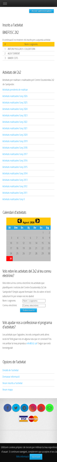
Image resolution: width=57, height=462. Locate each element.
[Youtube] (41, 408)
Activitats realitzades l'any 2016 (15, 160)
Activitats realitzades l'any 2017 (15, 154)
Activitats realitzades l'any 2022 (15, 122)
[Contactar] (50, 408)
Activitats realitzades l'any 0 (14, 199)
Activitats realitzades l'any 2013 (15, 180)
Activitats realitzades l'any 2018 (15, 147)
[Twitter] (16, 408)
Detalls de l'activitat (11, 370)
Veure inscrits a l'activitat (12, 383)
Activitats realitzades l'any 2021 (15, 128)
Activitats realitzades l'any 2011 (15, 192)
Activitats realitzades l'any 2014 (15, 173)
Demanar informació (11, 376)
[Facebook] (8, 408)
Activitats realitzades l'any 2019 (15, 141)
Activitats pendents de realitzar (15, 89)
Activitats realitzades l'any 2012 (15, 186)
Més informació (22, 456)
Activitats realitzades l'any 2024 (15, 109)
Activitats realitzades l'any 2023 (15, 115)
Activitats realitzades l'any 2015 (15, 167)
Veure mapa (8, 389)
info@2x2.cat (32, 343)
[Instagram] (33, 408)
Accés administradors (41, 11)
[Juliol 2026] (19, 220)
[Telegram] (24, 408)
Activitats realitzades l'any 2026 (15, 96)
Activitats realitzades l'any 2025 (15, 102)
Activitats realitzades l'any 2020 (15, 134)
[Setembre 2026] (37, 220)
